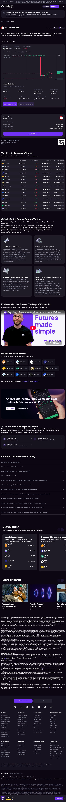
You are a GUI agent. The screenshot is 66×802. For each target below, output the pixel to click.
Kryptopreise (38, 712)
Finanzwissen (54, 741)
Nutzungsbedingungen (6, 766)
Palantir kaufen (21, 752)
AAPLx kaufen (37, 749)
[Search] (61, 6)
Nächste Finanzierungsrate (40, 96)
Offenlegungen (27, 766)
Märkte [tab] (9, 41)
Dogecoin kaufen (5, 748)
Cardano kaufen (5, 752)
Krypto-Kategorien (39, 730)
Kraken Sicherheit (22, 715)
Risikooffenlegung (47, 2)
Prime (41, 779)
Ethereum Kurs (37, 717)
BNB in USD (53, 721)
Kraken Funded (5, 736)
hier (5, 787)
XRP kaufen (4, 750)
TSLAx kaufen (37, 747)
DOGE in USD (53, 726)
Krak (38, 779)
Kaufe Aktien (21, 741)
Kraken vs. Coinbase (55, 758)
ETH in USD (53, 717)
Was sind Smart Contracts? (57, 747)
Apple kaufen (21, 748)
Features (4, 712)
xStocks (16, 779)
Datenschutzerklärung (15, 764)
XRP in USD (53, 719)
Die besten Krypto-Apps (56, 754)
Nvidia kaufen (21, 743)
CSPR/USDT (26, 381)
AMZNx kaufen (38, 754)
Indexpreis (21, 89)
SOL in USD (53, 723)
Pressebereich (21, 723)
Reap (28, 779)
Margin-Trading (5, 719)
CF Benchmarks (22, 779)
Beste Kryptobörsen (55, 756)
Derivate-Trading (5, 721)
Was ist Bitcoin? (54, 749)
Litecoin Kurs (37, 728)
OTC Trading (4, 723)
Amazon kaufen (22, 750)
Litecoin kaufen (5, 756)
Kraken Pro (12, 776)
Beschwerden (21, 734)
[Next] (62, 529)
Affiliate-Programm (22, 726)
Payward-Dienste (10, 779)
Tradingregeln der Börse (17, 766)
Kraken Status (21, 730)
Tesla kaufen (21, 746)
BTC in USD (53, 715)
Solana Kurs (37, 726)
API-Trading (4, 728)
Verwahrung (49, 779)
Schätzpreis (16, 46)
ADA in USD (53, 728)
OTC (45, 779)
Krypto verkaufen (5, 717)
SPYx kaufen (37, 751)
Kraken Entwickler (22, 721)
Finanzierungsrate (23, 96)
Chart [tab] (3, 41)
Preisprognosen (38, 732)
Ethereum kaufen (5, 746)
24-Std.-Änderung (27, 46)
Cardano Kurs (37, 723)
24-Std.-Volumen (38, 89)
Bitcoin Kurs (37, 715)
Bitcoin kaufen (5, 743)
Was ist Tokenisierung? (56, 751)
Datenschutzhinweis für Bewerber (39, 766)
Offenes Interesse (54, 89)
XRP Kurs (36, 721)
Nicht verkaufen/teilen (37, 764)
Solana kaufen (5, 754)
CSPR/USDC (36, 381)
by (4, 773)
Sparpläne (4, 732)
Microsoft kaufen (22, 754)
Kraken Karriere (22, 717)
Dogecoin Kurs (37, 719)
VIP (28, 776)
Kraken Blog (21, 719)
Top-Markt (5, 46)
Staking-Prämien (5, 730)
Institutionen (4, 726)
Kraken (7, 776)
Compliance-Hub (48, 764)
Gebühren (52, 96)
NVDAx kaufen (37, 745)
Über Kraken (21, 712)
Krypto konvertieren (56, 712)
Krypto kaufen (5, 715)
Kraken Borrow (5, 734)
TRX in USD (53, 730)
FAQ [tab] (14, 41)
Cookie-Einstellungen (26, 764)
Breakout (24, 776)
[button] (64, 799)
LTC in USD (53, 732)
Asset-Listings (21, 728)
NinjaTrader (18, 776)
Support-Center (22, 732)
